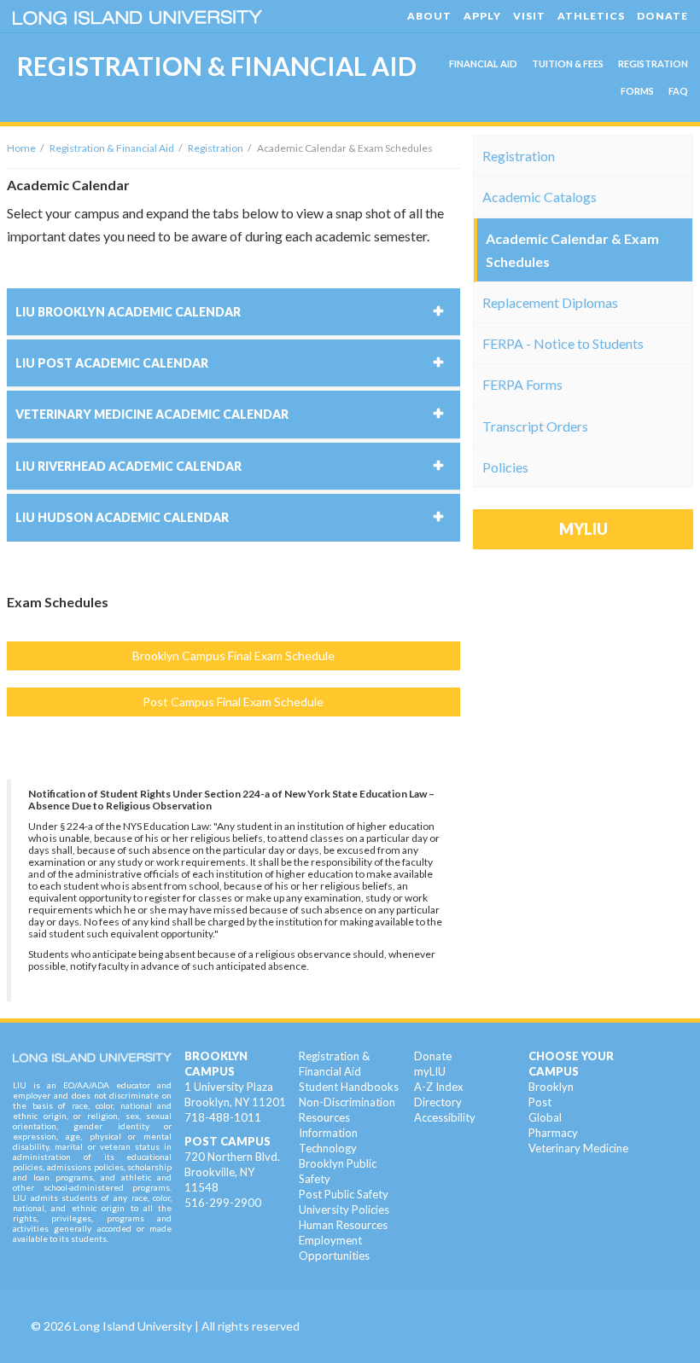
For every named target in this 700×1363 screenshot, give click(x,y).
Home (21, 148)
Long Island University (132, 1326)
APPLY (482, 15)
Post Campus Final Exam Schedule (233, 701)
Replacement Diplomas (550, 302)
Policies (505, 467)
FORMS (637, 90)
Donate (433, 1056)
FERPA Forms (522, 384)
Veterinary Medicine (578, 1148)
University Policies (344, 1209)
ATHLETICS (591, 15)
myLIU (430, 1071)
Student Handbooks (349, 1086)
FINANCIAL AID (483, 63)
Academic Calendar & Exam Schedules (572, 250)
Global (545, 1117)
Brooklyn (551, 1086)
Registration (215, 148)
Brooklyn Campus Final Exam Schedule (233, 655)
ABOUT (429, 15)
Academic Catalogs (539, 196)
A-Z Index (439, 1086)
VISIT (529, 15)
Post (539, 1102)
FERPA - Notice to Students (563, 343)
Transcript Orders (535, 426)
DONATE (662, 15)
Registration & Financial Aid (112, 148)
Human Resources (343, 1225)
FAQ (678, 90)
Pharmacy (553, 1133)
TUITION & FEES (568, 63)
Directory (438, 1102)
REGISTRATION (653, 63)
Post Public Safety (343, 1194)
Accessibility (444, 1117)
